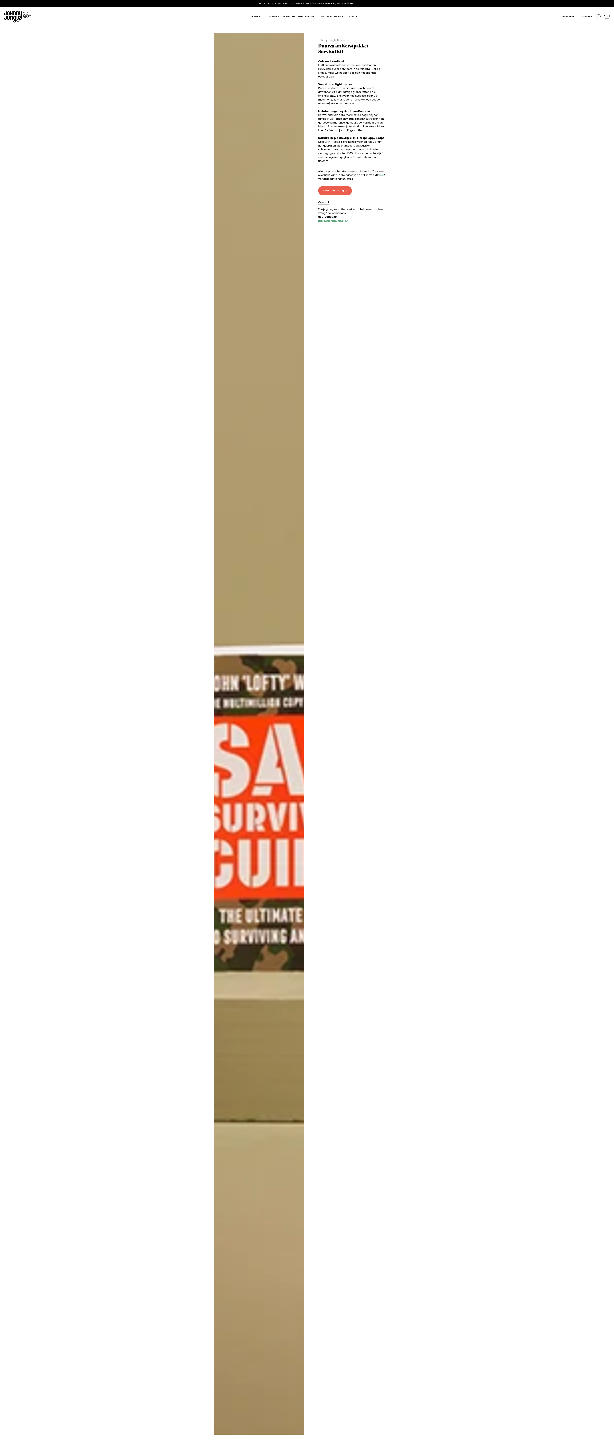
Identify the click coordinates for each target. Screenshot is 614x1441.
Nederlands (568, 16)
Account (587, 16)
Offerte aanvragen (335, 190)
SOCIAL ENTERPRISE (332, 16)
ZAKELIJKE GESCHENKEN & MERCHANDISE (290, 16)
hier (381, 175)
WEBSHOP (255, 16)
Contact (323, 202)
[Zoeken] (598, 16)
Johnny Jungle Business (333, 40)
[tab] (325, 202)
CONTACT (355, 16)
